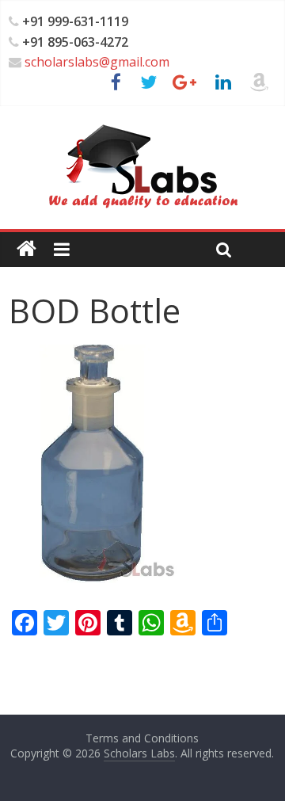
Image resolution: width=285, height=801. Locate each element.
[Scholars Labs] (26, 249)
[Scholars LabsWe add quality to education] (142, 123)
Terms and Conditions (142, 738)
